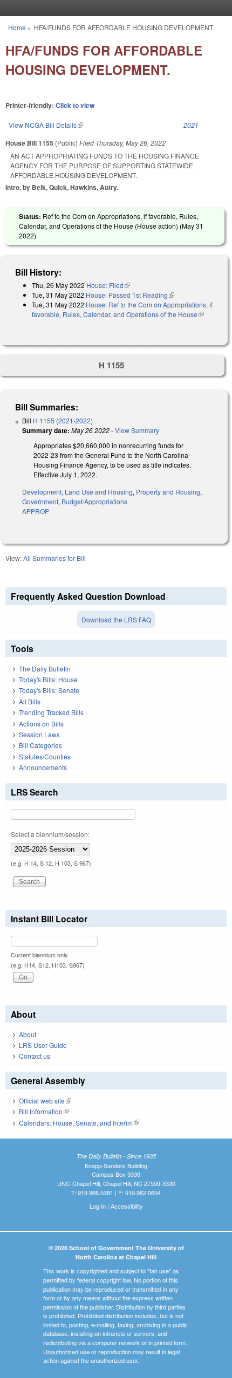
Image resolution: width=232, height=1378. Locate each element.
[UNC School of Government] (113, 8)
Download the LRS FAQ (116, 619)
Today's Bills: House (48, 679)
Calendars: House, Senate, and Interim (79, 1122)
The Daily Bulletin (45, 668)
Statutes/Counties (45, 756)
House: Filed (108, 285)
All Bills (29, 701)
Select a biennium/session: (50, 834)
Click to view (75, 105)
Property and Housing (168, 491)
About (27, 1034)
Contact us (34, 1055)
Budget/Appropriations (94, 501)
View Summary (137, 430)
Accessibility (127, 1206)
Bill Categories (40, 745)
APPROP (35, 511)
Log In (98, 1206)
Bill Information (44, 1111)
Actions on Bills (41, 723)
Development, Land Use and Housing (77, 491)
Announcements (43, 767)
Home (17, 27)
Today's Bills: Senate (49, 690)
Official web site (45, 1100)
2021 (191, 124)
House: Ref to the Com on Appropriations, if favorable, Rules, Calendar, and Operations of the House (122, 309)
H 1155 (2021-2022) (63, 420)
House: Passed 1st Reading (130, 294)
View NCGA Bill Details (46, 124)
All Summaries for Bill (54, 558)
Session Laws (39, 734)
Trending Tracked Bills (51, 712)
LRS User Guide (43, 1045)
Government (40, 501)
